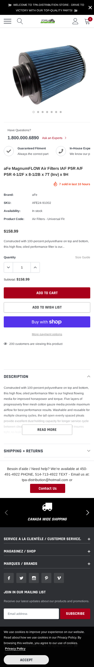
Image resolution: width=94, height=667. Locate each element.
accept (26, 660)
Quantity (10, 257)
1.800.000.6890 (23, 137)
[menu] (7, 21)
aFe (34, 195)
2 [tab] (38, 112)
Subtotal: (10, 279)
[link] (9, 578)
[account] (75, 21)
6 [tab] (56, 112)
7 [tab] (61, 112)
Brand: (9, 195)
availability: (12, 211)
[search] (20, 21)
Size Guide (82, 257)
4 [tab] (47, 112)
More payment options (47, 334)
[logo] (48, 21)
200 (12, 344)
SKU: (7, 203)
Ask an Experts (52, 138)
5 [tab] (52, 112)
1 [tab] (34, 112)
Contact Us (48, 488)
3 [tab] (43, 112)
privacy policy (15, 648)
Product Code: (14, 219)
